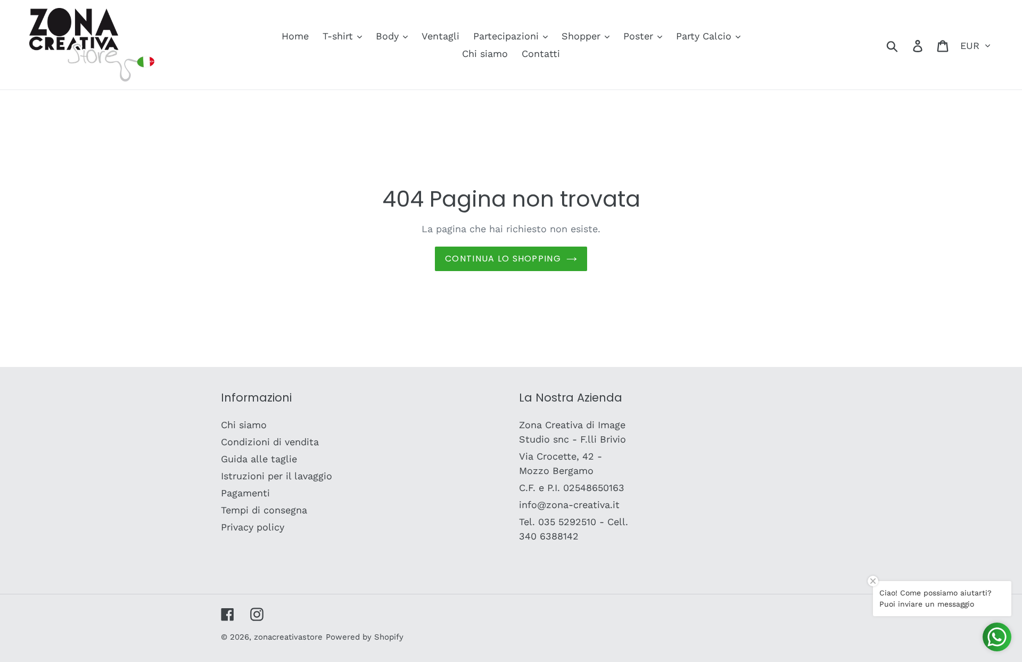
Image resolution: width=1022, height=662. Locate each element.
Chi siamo (244, 424)
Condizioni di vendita (270, 441)
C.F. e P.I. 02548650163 (571, 487)
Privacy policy (252, 527)
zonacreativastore (288, 637)
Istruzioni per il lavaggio (276, 475)
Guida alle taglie (259, 458)
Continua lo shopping (503, 258)
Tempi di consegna (264, 510)
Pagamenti (245, 492)
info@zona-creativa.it (569, 504)
